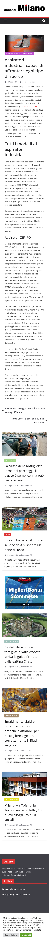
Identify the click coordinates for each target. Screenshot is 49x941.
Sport (7, 534)
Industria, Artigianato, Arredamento (19, 54)
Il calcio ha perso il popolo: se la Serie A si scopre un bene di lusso (24, 545)
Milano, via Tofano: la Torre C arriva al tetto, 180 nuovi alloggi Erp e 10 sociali (23, 812)
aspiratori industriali (29, 106)
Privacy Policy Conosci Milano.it (16, 894)
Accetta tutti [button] (26, 935)
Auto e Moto (10, 460)
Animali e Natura (11, 716)
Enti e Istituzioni (11, 800)
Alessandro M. (26, 750)
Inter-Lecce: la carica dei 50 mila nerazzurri (28, 420)
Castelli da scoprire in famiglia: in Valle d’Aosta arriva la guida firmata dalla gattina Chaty (22, 654)
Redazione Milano (28, 82)
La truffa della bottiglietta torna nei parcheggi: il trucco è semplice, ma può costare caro (24, 473)
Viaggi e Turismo (11, 641)
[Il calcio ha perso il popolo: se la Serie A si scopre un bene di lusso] (24, 518)
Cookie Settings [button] (11, 935)
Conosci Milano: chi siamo (13, 889)
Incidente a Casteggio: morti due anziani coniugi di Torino (25, 410)
